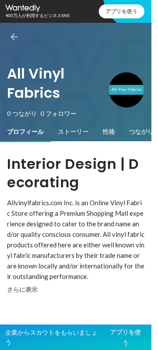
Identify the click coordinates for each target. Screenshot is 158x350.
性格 (109, 131)
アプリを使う (121, 11)
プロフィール (25, 131)
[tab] (25, 131)
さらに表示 (22, 289)
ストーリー (73, 131)
